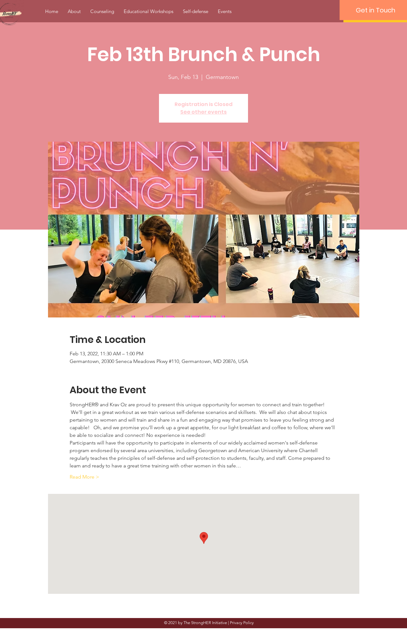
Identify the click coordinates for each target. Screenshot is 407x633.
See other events (203, 112)
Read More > (84, 477)
